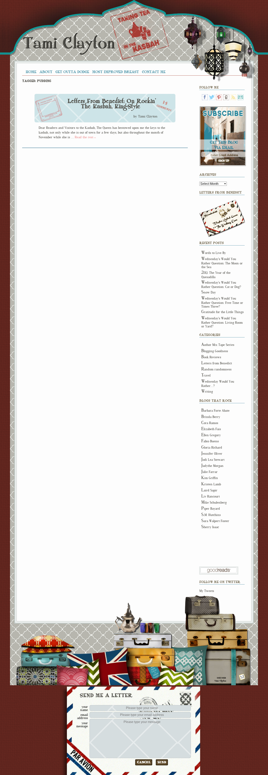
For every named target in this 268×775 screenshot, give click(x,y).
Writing (207, 391)
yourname (84, 708)
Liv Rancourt (210, 496)
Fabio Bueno (210, 441)
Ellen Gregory (211, 435)
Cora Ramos (209, 423)
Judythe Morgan (212, 466)
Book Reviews (211, 357)
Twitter (212, 97)
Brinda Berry (210, 417)
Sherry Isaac (210, 527)
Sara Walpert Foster (215, 521)
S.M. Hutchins (211, 515)
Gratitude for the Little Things (222, 312)
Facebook (205, 97)
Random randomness (216, 369)
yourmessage (82, 724)
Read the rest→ (85, 137)
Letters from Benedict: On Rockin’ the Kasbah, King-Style (111, 104)
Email (240, 97)
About (45, 72)
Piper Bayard (210, 508)
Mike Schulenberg (214, 502)
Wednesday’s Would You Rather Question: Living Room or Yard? (222, 322)
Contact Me (153, 72)
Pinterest (219, 97)
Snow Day (208, 292)
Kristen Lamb (211, 484)
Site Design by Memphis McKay (242, 677)
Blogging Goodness (214, 351)
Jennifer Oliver (211, 453)
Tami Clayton (68, 43)
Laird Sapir (209, 490)
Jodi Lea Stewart (212, 460)
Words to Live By (213, 253)
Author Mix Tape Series (217, 345)
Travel (206, 375)
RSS (233, 97)
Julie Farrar (209, 472)
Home (31, 72)
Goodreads (226, 97)
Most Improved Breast (115, 72)
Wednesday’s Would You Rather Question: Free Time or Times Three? (222, 302)
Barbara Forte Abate (215, 410)
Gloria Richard (211, 447)
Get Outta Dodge (72, 72)
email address (82, 716)
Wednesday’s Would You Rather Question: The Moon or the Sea (222, 263)
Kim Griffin (209, 478)
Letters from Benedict (222, 218)
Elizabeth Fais (211, 429)
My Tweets (206, 591)
